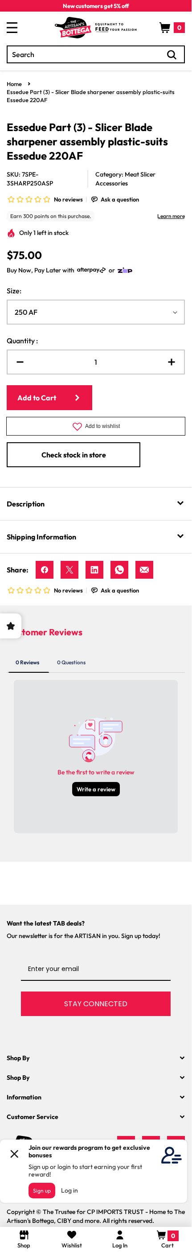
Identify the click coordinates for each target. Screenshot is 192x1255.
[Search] (172, 54)
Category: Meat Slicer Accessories (125, 178)
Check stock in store (73, 454)
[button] (172, 27)
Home (14, 83)
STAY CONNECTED (95, 1004)
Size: (14, 290)
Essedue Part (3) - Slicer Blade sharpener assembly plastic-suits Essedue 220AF (91, 95)
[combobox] (96, 54)
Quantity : (22, 340)
